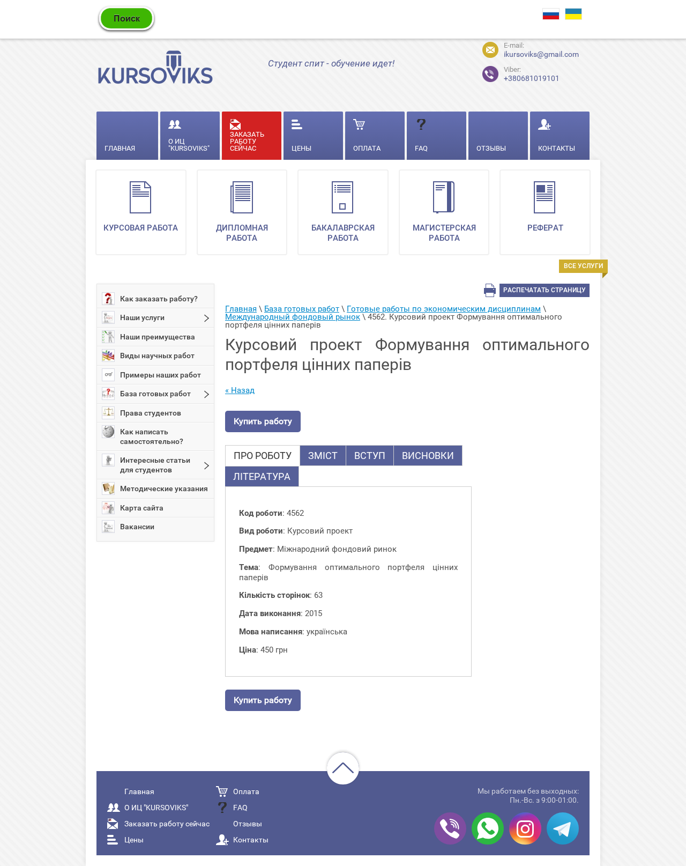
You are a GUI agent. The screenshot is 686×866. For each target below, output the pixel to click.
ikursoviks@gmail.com (541, 54)
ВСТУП (369, 455)
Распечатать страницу (544, 290)
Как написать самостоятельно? (151, 436)
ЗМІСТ (323, 455)
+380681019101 (522, 72)
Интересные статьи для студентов (155, 465)
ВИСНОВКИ (428, 455)
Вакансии (137, 526)
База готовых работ (155, 393)
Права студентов (150, 413)
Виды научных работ (157, 355)
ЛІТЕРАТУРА (261, 476)
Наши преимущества (157, 336)
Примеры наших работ (160, 375)
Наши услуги (142, 317)
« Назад (240, 390)
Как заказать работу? (159, 298)
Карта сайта (141, 508)
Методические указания (164, 488)
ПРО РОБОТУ (263, 455)
